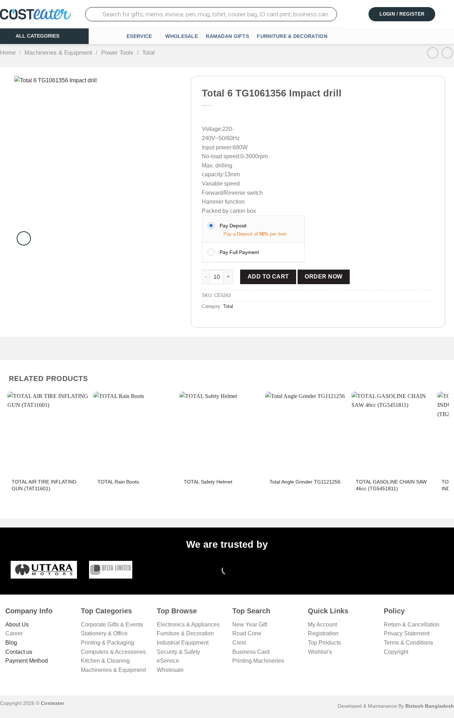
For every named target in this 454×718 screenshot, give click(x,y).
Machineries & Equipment (58, 52)
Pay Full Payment (239, 252)
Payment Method (26, 661)
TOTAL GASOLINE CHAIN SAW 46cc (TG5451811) (391, 485)
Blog (11, 643)
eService (139, 36)
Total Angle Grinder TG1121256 (305, 482)
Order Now (323, 277)
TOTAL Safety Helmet (208, 482)
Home (8, 52)
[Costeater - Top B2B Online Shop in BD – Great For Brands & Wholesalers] (35, 14)
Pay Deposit (233, 225)
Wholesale (181, 36)
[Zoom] (24, 238)
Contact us (18, 652)
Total (148, 52)
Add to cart (268, 277)
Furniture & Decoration (292, 36)
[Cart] (449, 14)
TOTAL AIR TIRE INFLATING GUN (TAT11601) (44, 485)
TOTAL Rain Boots (118, 482)
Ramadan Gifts (227, 36)
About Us (17, 625)
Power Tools (117, 52)
